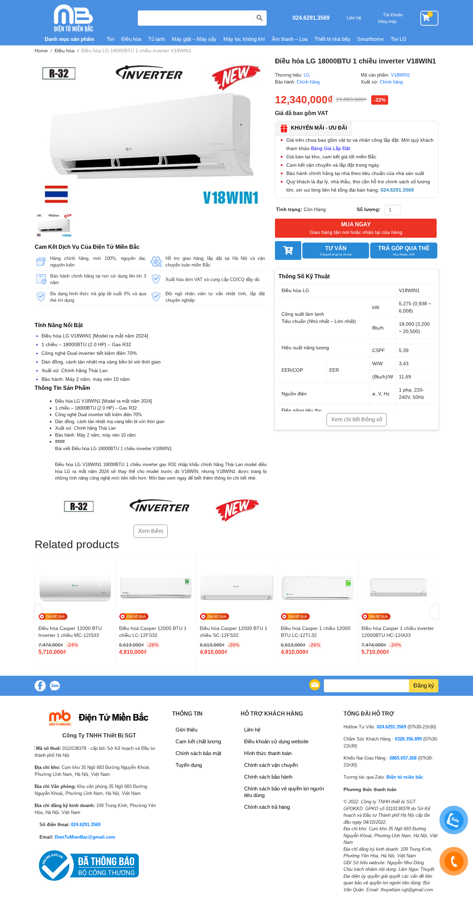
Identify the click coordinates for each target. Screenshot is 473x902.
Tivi (110, 39)
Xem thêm (150, 531)
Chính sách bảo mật (198, 753)
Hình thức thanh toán (268, 753)
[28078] (288, 250)
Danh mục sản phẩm (68, 39)
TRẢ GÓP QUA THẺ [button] (404, 250)
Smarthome (370, 39)
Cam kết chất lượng (198, 741)
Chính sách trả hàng (267, 807)
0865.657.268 (403, 758)
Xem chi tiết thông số (356, 419)
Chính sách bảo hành (268, 777)
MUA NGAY (356, 228)
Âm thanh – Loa (289, 39)
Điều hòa (131, 39)
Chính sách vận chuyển (271, 765)
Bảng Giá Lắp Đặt (330, 148)
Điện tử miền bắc (404, 777)
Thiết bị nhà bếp (332, 39)
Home (41, 50)
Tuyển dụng (189, 765)
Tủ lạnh (156, 39)
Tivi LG (399, 39)
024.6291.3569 (311, 18)
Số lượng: (369, 209)
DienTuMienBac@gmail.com (85, 837)
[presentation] (39, 612)
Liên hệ (354, 17)
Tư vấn (336, 250)
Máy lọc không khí (244, 39)
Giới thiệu (186, 730)
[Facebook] (40, 685)
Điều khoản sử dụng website (276, 741)
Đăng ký (423, 686)
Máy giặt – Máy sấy (194, 39)
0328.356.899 (408, 739)
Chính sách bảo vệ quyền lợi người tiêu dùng (284, 792)
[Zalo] (54, 685)
